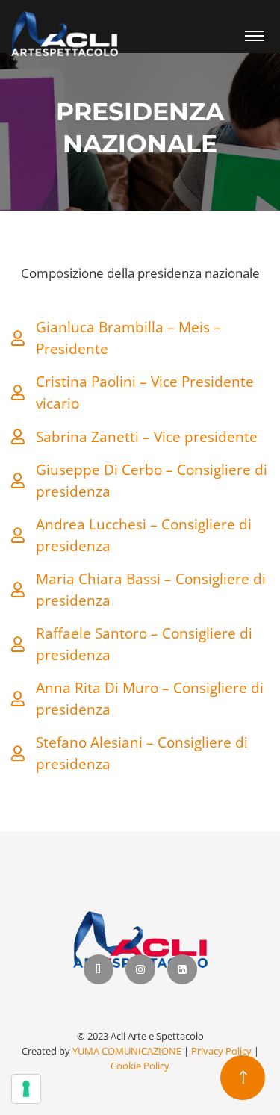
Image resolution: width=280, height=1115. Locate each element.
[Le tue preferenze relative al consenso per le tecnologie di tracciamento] (26, 1089)
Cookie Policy (140, 1065)
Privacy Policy (221, 1050)
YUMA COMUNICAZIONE (126, 1050)
